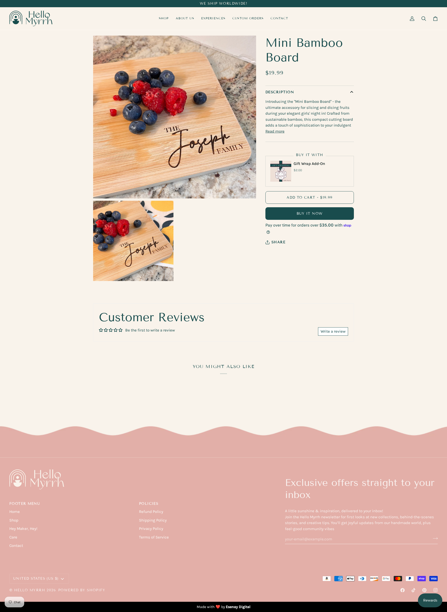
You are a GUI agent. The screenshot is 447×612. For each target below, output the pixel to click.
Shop (13, 520)
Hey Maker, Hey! (23, 528)
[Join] (434, 538)
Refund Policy (151, 511)
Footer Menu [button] (24, 504)
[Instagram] (435, 590)
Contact (16, 545)
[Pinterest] (424, 590)
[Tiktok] (413, 590)
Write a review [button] (333, 331)
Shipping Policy (153, 520)
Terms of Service (154, 537)
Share (278, 242)
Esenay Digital (238, 607)
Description (279, 92)
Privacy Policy (151, 528)
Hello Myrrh (29, 590)
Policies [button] (148, 504)
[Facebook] (402, 590)
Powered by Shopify (81, 590)
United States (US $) (36, 578)
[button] (213, 18)
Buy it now (310, 213)
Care (13, 537)
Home (14, 511)
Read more (274, 131)
